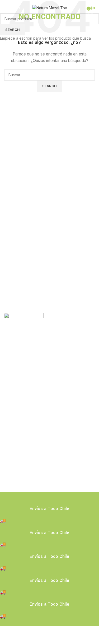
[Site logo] (49, 7)
